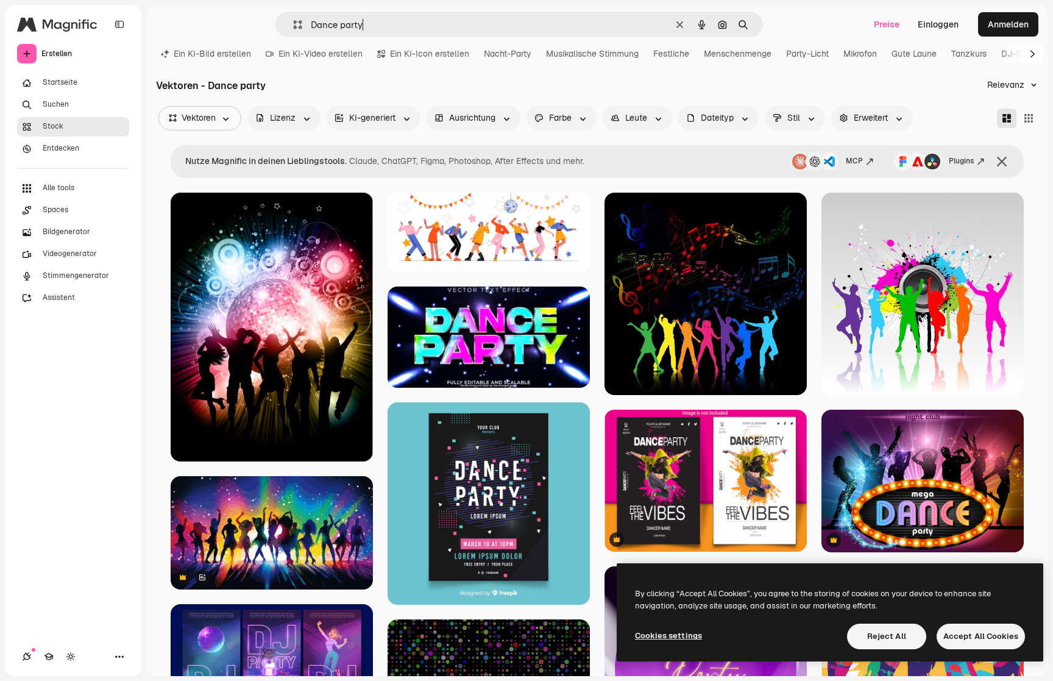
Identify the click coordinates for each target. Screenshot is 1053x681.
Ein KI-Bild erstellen (212, 53)
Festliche (671, 53)
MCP (854, 161)
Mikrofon (860, 53)
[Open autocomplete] (293, 24)
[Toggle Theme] (70, 656)
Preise (886, 24)
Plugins (961, 161)
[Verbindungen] (27, 656)
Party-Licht (807, 53)
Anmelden (1008, 24)
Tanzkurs (969, 53)
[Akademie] (48, 656)
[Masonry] (1006, 118)
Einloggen (938, 24)
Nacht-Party (507, 53)
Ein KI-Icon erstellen (429, 53)
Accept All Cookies (980, 636)
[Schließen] (1001, 161)
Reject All (886, 636)
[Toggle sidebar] (119, 24)
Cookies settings (668, 635)
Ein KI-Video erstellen (320, 53)
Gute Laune (914, 53)
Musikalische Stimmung (592, 53)
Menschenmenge (737, 53)
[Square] (1028, 118)
